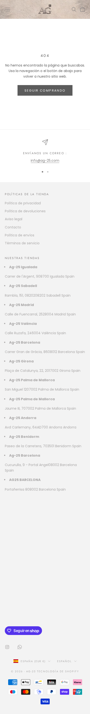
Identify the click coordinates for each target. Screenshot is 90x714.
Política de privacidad (23, 203)
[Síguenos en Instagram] (7, 647)
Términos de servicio (22, 243)
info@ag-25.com (45, 160)
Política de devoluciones (25, 211)
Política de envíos (19, 235)
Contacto (13, 227)
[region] (45, 151)
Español (64, 661)
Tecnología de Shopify (58, 671)
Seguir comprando (45, 90)
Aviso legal (13, 219)
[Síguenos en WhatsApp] (19, 647)
